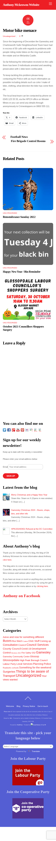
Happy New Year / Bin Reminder (22, 271)
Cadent (25, 641)
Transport (9, 675)
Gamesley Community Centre (16, 657)
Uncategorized (9, 36)
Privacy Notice (29, 706)
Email (5, 467)
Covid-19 (26, 648)
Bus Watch (17, 641)
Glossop (34, 656)
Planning (38, 663)
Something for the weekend (35, 667)
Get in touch (43, 706)
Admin (6, 637)
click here (7, 560)
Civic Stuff (33, 641)
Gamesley (43, 652)
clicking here (42, 586)
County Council (12, 648)
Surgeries (9, 671)
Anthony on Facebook (21, 596)
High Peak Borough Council (34, 660)
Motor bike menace (20, 30)
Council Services (38, 644)
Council (22, 645)
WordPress (20, 725)
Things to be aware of (32, 671)
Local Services (24, 664)
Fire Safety (26, 653)
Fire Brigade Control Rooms (28, 141)
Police (47, 663)
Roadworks (7, 668)
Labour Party (9, 664)
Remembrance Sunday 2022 (19, 216)
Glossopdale (11, 660)
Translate (36, 751)
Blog (18, 706)
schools (15, 668)
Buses (7, 641)
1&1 (11, 718)
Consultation (10, 644)
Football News (19, 136)
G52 (33, 653)
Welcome (10, 706)
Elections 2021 (16, 653)
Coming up (45, 641)
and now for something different (27, 637)
